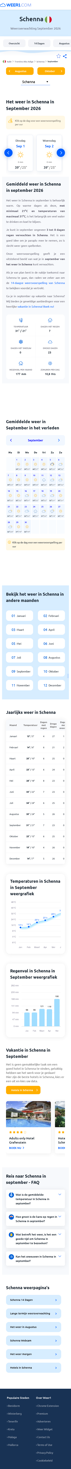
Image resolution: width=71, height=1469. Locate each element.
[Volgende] (61, 153)
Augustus (20, 71)
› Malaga (12, 1437)
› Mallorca (12, 1444)
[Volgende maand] (59, 440)
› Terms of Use (44, 1444)
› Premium (42, 1413)
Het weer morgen (21, 1354)
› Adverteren (43, 1421)
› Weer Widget (44, 1429)
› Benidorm (13, 1405)
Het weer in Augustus (23, 1327)
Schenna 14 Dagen (21, 1299)
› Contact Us (43, 1437)
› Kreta (10, 1429)
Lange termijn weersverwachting (30, 1313)
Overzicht (14, 43)
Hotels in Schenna (22, 1090)
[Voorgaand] (8, 153)
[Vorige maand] (12, 440)
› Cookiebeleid (44, 1460)
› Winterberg (14, 1413)
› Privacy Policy (44, 1452)
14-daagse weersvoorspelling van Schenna (38, 282)
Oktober (50, 71)
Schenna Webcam (20, 1340)
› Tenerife (12, 1421)
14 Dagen (39, 43)
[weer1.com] (15, 5)
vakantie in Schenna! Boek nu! (36, 306)
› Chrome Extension (47, 1405)
